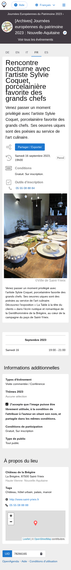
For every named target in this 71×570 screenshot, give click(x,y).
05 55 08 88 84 (25, 188)
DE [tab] (7, 52)
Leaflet (26, 538)
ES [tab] (46, 52)
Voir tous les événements (35, 39)
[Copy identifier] (41, 553)
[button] (35, 523)
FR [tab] (36, 52)
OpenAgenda (10, 561)
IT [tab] (27, 52)
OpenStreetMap (42, 538)
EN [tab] (17, 52)
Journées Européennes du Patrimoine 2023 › (35, 13)
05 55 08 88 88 (18, 505)
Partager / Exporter (30, 147)
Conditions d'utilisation (43, 561)
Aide (21, 5)
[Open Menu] (64, 5)
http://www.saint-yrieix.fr (24, 499)
